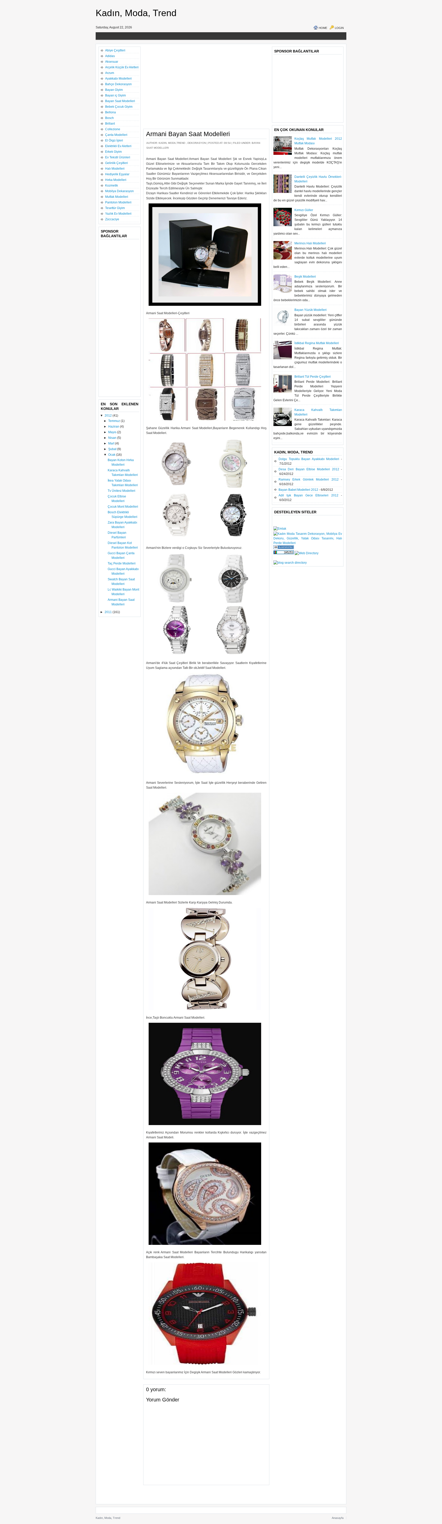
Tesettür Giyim (115, 208)
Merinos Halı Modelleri (310, 243)
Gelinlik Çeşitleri (116, 163)
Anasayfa (338, 1517)
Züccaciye (112, 219)
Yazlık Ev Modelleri (118, 213)
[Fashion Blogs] (283, 548)
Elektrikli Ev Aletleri (118, 146)
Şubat (112, 449)
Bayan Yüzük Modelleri (310, 310)
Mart (111, 443)
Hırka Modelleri (115, 180)
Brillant (110, 123)
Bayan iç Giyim (115, 95)
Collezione (112, 129)
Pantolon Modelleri (118, 202)
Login (339, 27)
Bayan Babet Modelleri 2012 (298, 490)
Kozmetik (111, 185)
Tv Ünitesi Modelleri (121, 491)
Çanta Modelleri (116, 135)
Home (323, 27)
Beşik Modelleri (305, 276)
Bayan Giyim (114, 90)
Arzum (109, 73)
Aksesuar (111, 61)
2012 (109, 415)
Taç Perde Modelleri (122, 563)
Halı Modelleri (115, 168)
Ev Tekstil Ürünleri (117, 157)
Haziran (114, 426)
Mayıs (112, 432)
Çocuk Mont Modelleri (123, 506)
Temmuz (114, 421)
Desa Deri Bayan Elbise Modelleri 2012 (309, 469)
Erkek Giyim (113, 152)
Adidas (110, 56)
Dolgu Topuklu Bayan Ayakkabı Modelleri (309, 459)
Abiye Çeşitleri (115, 50)
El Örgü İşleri (114, 140)
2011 (109, 612)
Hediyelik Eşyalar (117, 174)
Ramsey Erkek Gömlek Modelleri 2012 (309, 479)
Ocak (112, 454)
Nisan (112, 438)
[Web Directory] (306, 553)
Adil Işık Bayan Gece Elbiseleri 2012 (308, 495)
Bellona (110, 112)
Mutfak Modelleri (116, 197)
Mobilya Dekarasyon (119, 191)
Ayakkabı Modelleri (118, 78)
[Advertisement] (189, 34)
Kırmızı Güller (303, 210)
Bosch (109, 118)
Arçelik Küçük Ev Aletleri (122, 67)
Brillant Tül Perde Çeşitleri (312, 376)
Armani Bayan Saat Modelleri (188, 133)
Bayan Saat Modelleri (120, 101)
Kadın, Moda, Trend (136, 13)
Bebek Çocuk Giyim (118, 106)
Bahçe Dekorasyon (118, 84)
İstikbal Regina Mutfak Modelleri (316, 343)
